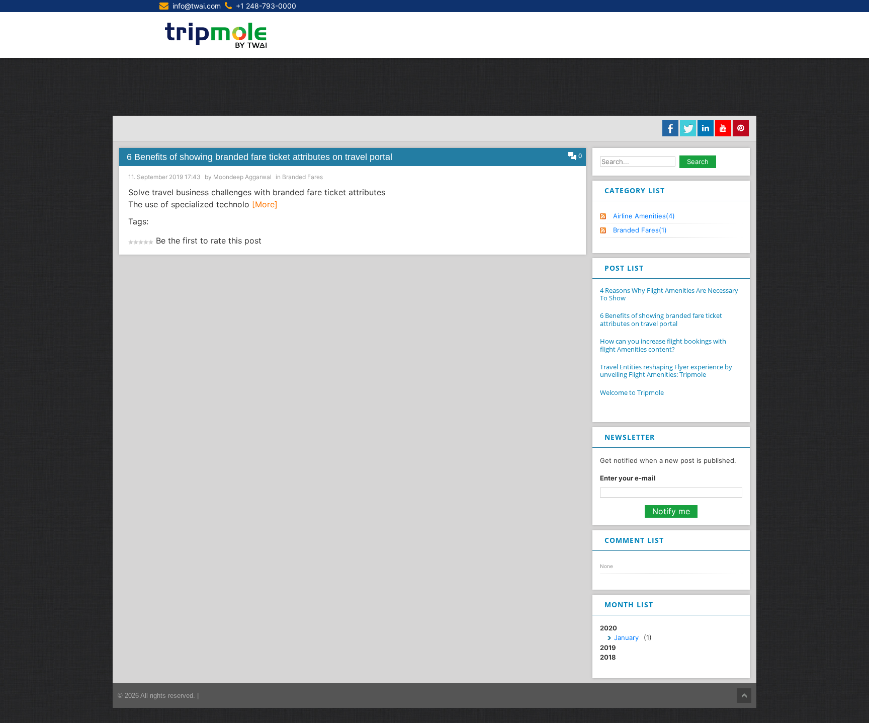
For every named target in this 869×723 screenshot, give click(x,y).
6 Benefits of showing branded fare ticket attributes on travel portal (259, 157)
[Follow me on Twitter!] (688, 128)
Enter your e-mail (628, 478)
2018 (608, 657)
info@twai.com (196, 6)
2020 (626, 633)
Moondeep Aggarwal (242, 177)
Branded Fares (302, 177)
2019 (608, 648)
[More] (265, 204)
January (626, 637)
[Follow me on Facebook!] (670, 128)
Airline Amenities (644, 216)
